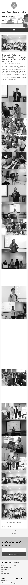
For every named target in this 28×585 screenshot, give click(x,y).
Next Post (14, 533)
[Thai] (6, 580)
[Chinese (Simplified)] (2, 580)
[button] (14, 30)
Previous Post (14, 530)
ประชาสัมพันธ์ (5, 63)
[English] (4, 580)
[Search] (25, 25)
